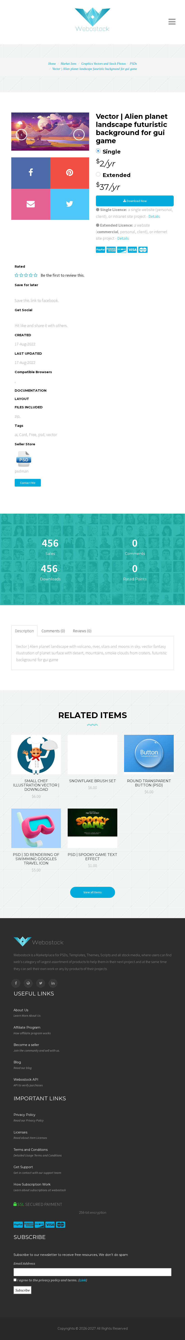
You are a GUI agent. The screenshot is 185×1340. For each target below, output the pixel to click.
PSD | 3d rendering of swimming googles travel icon (36, 859)
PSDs (133, 63)
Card (23, 434)
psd (41, 434)
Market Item (68, 63)
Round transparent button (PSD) (149, 783)
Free (32, 434)
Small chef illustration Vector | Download (36, 785)
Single (112, 152)
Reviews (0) (82, 630)
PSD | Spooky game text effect (92, 857)
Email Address (24, 1263)
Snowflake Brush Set (92, 781)
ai (16, 434)
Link (82, 1280)
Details (154, 216)
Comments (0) (53, 630)
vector (51, 434)
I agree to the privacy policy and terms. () (51, 1280)
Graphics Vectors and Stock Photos (103, 63)
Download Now (136, 201)
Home (52, 63)
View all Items (92, 892)
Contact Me (27, 483)
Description (24, 630)
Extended (117, 175)
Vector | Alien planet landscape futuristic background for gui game (94, 69)
